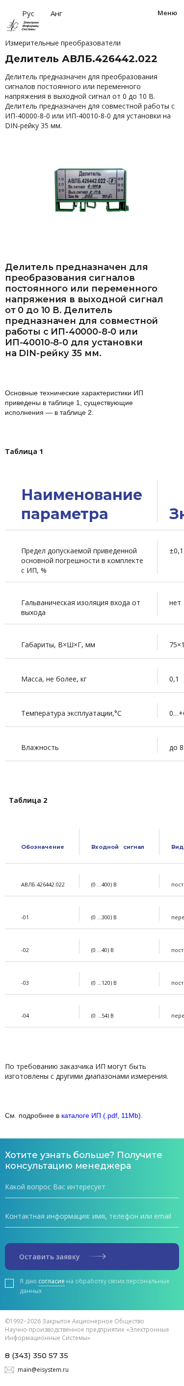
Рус (28, 13)
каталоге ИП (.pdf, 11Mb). (102, 1115)
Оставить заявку (50, 1256)
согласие (51, 1281)
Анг (56, 13)
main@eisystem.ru (43, 1369)
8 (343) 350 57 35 (36, 1355)
